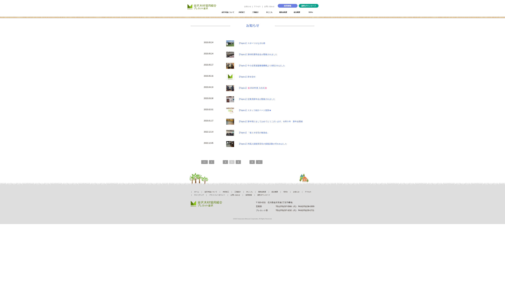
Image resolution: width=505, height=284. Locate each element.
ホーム (196, 192)
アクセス (257, 6)
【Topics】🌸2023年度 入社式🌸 (252, 88)
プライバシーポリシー (217, 195)
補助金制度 (283, 12)
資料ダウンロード (308, 6)
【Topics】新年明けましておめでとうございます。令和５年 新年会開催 (270, 121)
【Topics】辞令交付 (246, 77)
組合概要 (297, 12)
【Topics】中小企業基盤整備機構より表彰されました (261, 66)
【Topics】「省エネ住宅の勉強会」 (253, 133)
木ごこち (269, 12)
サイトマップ (199, 195)
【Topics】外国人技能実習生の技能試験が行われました (262, 144)
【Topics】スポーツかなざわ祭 (251, 43)
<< (204, 162)
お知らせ (247, 6)
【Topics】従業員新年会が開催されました (256, 99)
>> (259, 162)
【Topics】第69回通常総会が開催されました (257, 54)
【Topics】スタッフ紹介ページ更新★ (254, 110)
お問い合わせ (269, 6)
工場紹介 (255, 12)
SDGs (311, 12)
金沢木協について (228, 12)
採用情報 (287, 6)
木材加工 (242, 12)
